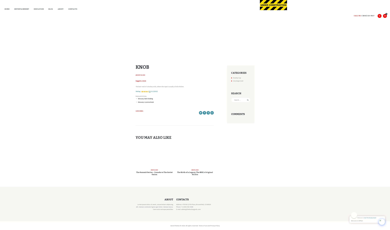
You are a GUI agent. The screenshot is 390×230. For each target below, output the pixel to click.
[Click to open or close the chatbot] (382, 222)
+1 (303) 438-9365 (187, 207)
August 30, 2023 (140, 75)
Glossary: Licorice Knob (146, 102)
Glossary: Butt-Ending (145, 99)
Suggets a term (141, 81)
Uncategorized (238, 81)
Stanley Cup (237, 78)
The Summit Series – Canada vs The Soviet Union (154, 173)
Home (192, 40)
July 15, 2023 (154, 170)
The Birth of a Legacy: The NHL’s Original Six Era (195, 173)
